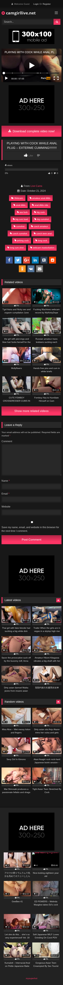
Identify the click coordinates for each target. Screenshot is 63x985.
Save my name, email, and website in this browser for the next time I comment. (30, 529)
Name (6, 481)
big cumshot (43, 219)
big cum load (21, 219)
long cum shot (17, 247)
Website (6, 506)
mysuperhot (31, 978)
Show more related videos (31, 411)
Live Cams (36, 186)
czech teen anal (44, 233)
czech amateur (41, 226)
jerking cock (23, 240)
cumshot (20, 226)
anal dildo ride (41, 205)
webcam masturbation (43, 247)
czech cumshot (20, 233)
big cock (41, 212)
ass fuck (24, 212)
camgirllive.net (20, 13)
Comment (7, 441)
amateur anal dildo (41, 198)
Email (5, 493)
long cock (42, 240)
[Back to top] (53, 976)
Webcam (18, 198)
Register (47, 4)
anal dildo (20, 205)
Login (36, 4)
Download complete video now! (33, 131)
